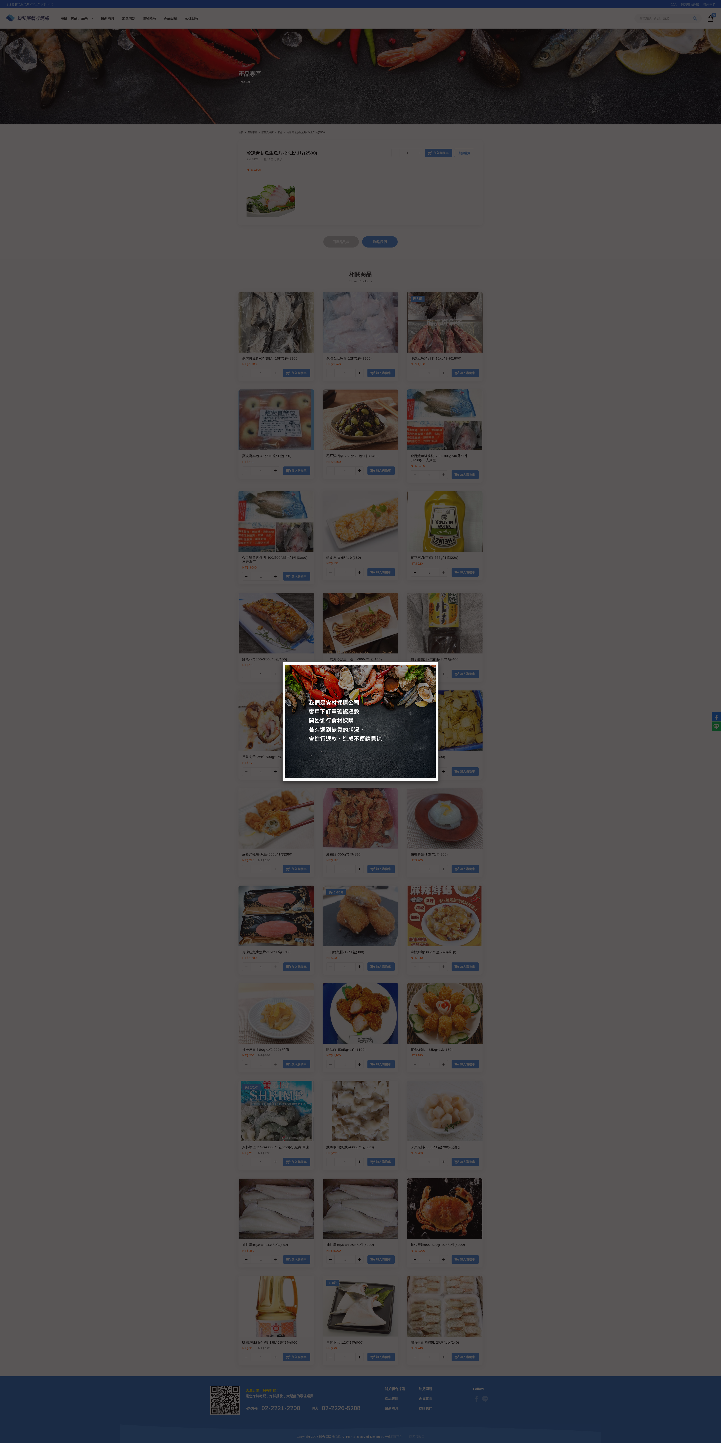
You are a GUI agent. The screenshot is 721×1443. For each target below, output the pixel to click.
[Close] (438, 662)
